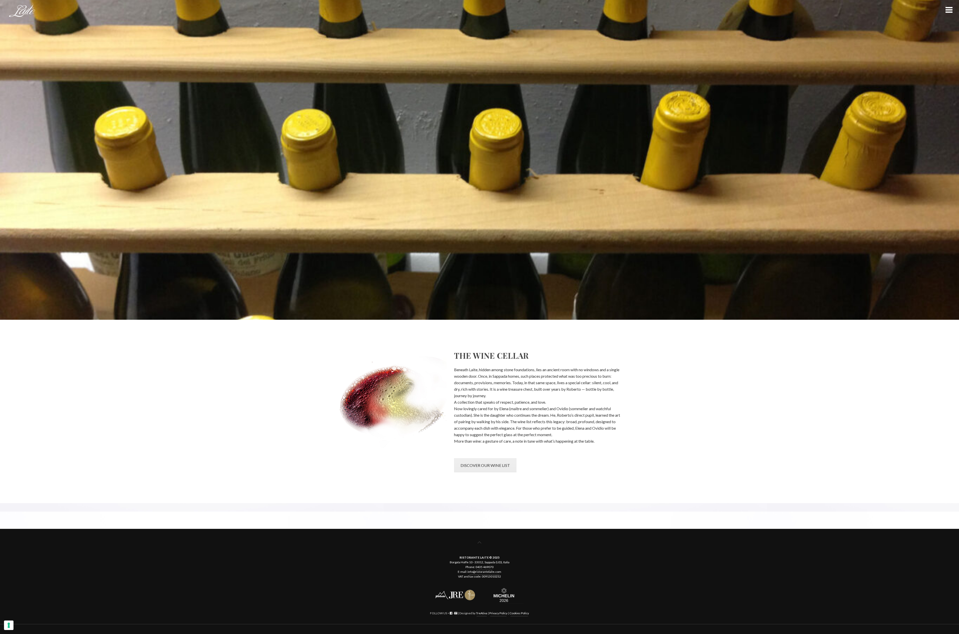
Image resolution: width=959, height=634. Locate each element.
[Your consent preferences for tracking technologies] (8, 625)
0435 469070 (484, 567)
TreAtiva (481, 613)
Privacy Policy (498, 613)
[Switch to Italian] (482, 629)
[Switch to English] (476, 629)
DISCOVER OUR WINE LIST (485, 465)
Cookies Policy (519, 613)
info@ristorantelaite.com (484, 572)
